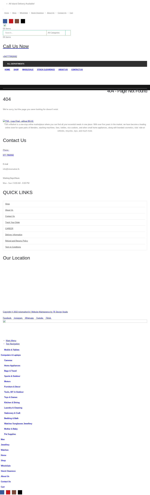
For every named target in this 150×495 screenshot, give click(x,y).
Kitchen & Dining (12, 403)
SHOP (16, 70)
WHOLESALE (27, 70)
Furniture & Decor (12, 387)
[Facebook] (5, 21)
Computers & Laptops (11, 355)
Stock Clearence (37, 13)
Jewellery (5, 445)
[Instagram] (17, 21)
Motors (7, 381)
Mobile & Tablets (11, 350)
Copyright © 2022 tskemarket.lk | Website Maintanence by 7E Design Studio (35, 312)
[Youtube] (11, 21)
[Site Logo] (11, 25)
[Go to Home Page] (4, 90)
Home (6, 13)
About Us (50, 13)
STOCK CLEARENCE (46, 70)
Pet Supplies (10, 434)
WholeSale (24, 13)
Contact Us (62, 13)
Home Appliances (12, 366)
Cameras (8, 360)
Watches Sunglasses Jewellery (18, 424)
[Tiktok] (23, 21)
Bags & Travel (10, 371)
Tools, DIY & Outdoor (14, 392)
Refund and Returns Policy (16, 241)
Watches (4, 450)
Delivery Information (13, 235)
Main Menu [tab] (11, 340)
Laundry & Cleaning (13, 408)
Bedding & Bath (11, 418)
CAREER (9, 229)
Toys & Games (10, 397)
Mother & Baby (11, 429)
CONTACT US (77, 70)
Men (3, 439)
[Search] (67, 32)
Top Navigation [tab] (13, 344)
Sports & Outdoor (12, 376)
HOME (7, 70)
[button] (2, 335)
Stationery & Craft (12, 413)
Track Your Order (12, 222)
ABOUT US (63, 70)
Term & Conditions (13, 247)
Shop (14, 13)
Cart (71, 13)
